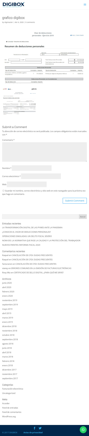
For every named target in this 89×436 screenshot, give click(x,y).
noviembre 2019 (9, 300)
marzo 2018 (7, 356)
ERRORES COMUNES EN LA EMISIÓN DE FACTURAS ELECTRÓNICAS (41, 268)
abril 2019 (6, 313)
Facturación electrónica (12, 388)
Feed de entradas (10, 407)
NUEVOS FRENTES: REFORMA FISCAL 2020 (21, 245)
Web (4, 184)
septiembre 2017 (10, 378)
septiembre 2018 (10, 339)
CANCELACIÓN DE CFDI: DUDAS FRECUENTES (32, 255)
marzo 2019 (7, 317)
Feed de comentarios (11, 412)
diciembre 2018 (9, 326)
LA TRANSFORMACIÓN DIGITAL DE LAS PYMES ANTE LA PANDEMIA (32, 227)
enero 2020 (7, 295)
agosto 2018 (7, 343)
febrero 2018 (8, 361)
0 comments (30, 22)
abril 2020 (6, 287)
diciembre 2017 (9, 369)
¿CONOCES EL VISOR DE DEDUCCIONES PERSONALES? (26, 232)
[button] (83, 429)
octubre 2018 (8, 335)
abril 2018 (6, 352)
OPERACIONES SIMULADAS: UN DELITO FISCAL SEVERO (27, 236)
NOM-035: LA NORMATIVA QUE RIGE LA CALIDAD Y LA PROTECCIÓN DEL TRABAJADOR (41, 240)
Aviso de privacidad (33, 432)
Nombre (6, 168)
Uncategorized (8, 393)
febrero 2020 (8, 291)
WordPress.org (9, 416)
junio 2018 (7, 348)
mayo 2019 (7, 309)
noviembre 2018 (9, 330)
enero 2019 (7, 322)
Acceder (6, 403)
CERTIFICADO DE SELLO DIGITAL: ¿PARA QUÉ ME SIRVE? (39, 272)
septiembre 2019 (10, 304)
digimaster (9, 22)
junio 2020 (7, 282)
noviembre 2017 (9, 374)
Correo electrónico (11, 176)
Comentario (8, 140)
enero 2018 (7, 365)
